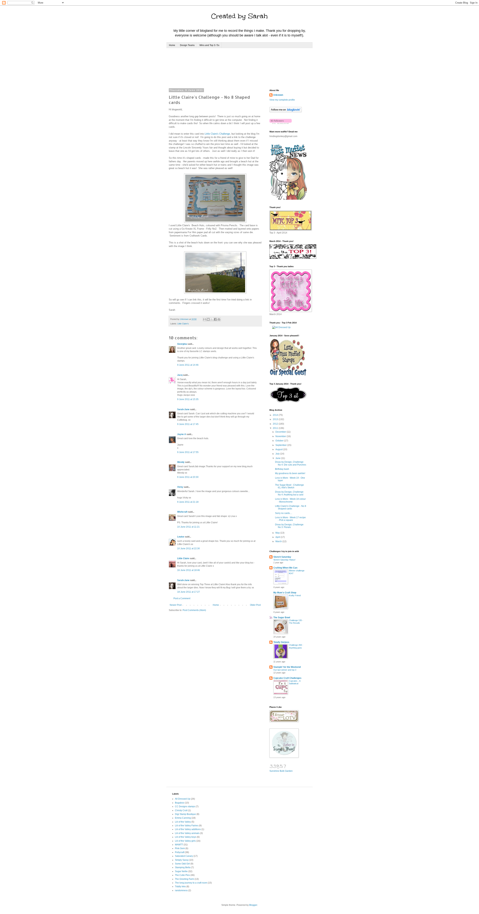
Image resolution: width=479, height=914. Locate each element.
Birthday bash (282, 469)
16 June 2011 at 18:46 (188, 570)
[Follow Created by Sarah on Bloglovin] (285, 111)
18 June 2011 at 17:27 (188, 592)
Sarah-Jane (183, 409)
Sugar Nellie (181, 871)
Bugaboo (179, 802)
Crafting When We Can (285, 567)
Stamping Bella (182, 867)
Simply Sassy (182, 860)
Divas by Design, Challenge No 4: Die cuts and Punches (290, 463)
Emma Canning (183, 818)
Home (172, 45)
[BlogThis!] (208, 319)
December (281, 432)
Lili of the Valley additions (188, 829)
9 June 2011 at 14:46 (188, 365)
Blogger (253, 905)
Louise (180, 536)
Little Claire (183, 558)
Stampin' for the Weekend (287, 667)
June (278, 458)
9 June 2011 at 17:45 (188, 424)
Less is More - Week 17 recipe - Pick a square (290, 518)
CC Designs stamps (185, 806)
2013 (276, 419)
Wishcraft (182, 512)
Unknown (278, 95)
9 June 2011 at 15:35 (188, 399)
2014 (276, 415)
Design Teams (187, 45)
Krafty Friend (295, 595)
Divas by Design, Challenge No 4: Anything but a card (289, 493)
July (277, 453)
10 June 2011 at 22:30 (188, 548)
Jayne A (181, 434)
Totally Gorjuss (281, 642)
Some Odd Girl (182, 863)
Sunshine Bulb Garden (281, 771)
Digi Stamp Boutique (185, 814)
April (278, 537)
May (277, 532)
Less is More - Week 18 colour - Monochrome (290, 500)
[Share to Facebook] (215, 319)
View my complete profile (282, 100)
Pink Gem (180, 848)
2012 (276, 424)
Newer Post (175, 605)
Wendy (180, 462)
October (279, 440)
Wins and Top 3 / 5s (209, 45)
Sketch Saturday (282, 557)
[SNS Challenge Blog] (288, 401)
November (281, 436)
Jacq (179, 375)
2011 (276, 428)
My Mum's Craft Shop (284, 592)
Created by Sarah (239, 16)
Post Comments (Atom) (194, 610)
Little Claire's (183, 323)
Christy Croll (181, 810)
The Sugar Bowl (281, 617)
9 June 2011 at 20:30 (188, 477)
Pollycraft (179, 852)
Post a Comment (181, 598)
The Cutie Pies (182, 875)
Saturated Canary (184, 856)
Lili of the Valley (183, 822)
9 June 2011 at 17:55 (188, 452)
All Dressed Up (182, 799)
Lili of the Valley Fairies (186, 825)
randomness (181, 890)
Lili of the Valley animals (187, 833)
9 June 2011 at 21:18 (188, 502)
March (278, 541)
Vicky (180, 487)
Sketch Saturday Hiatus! (284, 560)
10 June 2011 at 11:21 (188, 527)
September (281, 445)
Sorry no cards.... (283, 513)
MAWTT (179, 844)
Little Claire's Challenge (217, 133)
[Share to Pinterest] (219, 319)
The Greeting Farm (184, 879)
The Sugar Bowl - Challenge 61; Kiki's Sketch (289, 486)
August (279, 449)
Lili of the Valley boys (185, 837)
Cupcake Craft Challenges (287, 678)
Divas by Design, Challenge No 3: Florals (289, 526)
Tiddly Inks (180, 886)
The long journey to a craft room (191, 882)
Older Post (255, 605)
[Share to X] (212, 319)
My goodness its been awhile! (290, 473)
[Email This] (205, 319)
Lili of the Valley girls (185, 841)
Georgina (182, 344)
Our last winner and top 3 (284, 670)
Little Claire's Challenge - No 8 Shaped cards (290, 507)
